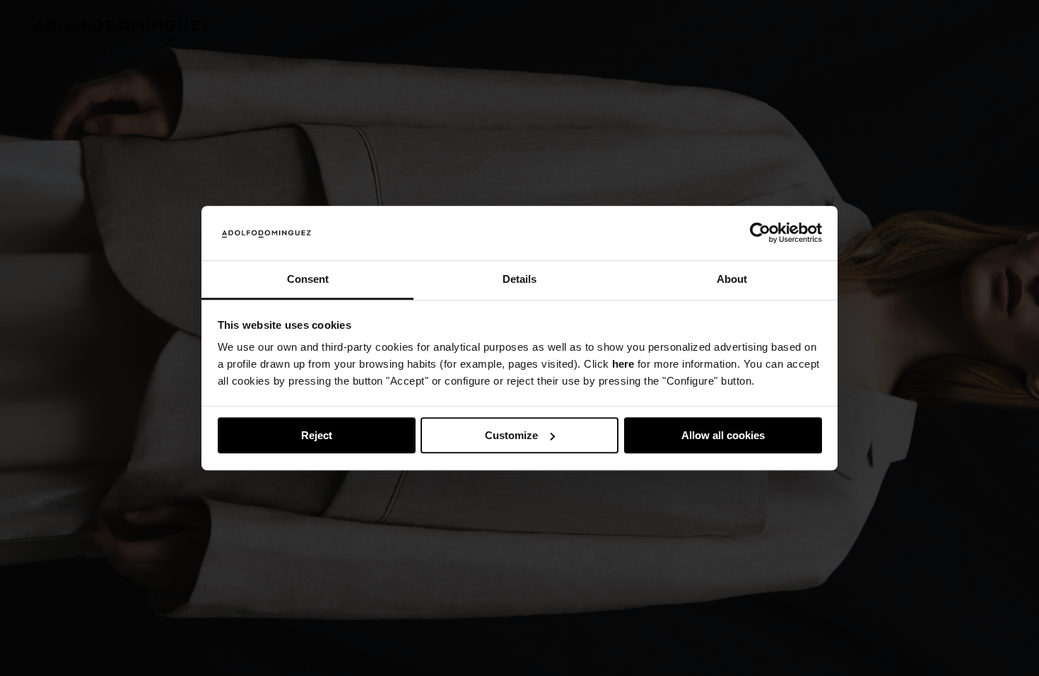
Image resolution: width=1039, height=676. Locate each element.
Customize (511, 435)
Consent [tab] (308, 279)
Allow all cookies (723, 435)
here (623, 365)
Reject (316, 435)
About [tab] (732, 279)
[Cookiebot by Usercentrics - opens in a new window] (760, 233)
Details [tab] (519, 279)
